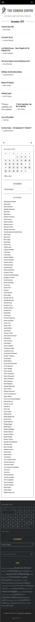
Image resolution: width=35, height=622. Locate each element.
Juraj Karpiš (7, 358)
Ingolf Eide (7, 313)
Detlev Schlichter (8, 53)
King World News (5, 594)
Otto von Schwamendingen (12, 399)
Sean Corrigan (7, 96)
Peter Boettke (8, 421)
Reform (9, 603)
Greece (10, 588)
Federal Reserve (8, 583)
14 (13, 164)
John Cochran (8, 340)
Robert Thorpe (8, 439)
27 (9, 171)
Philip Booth (7, 414)
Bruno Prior (7, 244)
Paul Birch (7, 406)
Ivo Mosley (7, 315)
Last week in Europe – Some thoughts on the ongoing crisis (15, 49)
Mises (23, 594)
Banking (13, 571)
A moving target (6, 93)
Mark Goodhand (9, 373)
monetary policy (9, 597)
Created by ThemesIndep (24, 613)
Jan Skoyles (7, 330)
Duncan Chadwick (9, 318)
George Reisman (9, 300)
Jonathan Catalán (9, 348)
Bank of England (24, 571)
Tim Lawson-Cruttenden (11, 467)
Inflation (5, 591)
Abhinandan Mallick (10, 201)
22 (17, 167)
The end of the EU (7, 37)
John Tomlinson (8, 346)
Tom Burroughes (9, 477)
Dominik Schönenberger (11, 275)
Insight (13, 591)
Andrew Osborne (9, 217)
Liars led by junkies (7, 117)
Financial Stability (23, 583)
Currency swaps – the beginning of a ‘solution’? (16, 128)
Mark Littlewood (9, 376)
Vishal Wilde (7, 490)
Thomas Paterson (9, 462)
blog (8, 574)
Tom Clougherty (9, 480)
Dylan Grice (7, 287)
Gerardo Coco (8, 305)
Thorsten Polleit (9, 464)
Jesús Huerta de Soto (10, 335)
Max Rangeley (8, 383)
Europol (6, 290)
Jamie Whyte (8, 328)
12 (5, 164)
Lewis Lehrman (8, 366)
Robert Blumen (8, 432)
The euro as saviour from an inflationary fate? (15, 61)
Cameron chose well (7, 26)
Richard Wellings (9, 429)
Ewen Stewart (8, 292)
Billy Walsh (7, 242)
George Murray (8, 297)
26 (5, 171)
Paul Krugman (10, 600)
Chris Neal (7, 252)
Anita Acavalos (8, 222)
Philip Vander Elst (9, 416)
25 (29, 167)
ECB (8, 577)
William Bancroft (9, 492)
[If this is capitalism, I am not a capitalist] (7, 107)
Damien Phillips (8, 257)
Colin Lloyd (7, 255)
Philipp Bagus (8, 424)
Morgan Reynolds (9, 386)
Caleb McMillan (9, 249)
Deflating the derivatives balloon (11, 72)
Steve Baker (21, 109)
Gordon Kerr (7, 310)
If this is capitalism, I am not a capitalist (23, 105)
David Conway (8, 262)
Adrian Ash (7, 204)
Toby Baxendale (9, 475)
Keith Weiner (8, 361)
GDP (25, 586)
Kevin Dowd (7, 419)
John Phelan (7, 343)
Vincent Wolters (9, 485)
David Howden (7, 64)
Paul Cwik (7, 409)
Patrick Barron (8, 401)
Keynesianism (27, 592)
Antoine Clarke (8, 227)
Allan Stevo (7, 214)
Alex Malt (7, 212)
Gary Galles (7, 295)
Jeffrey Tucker (8, 333)
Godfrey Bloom (8, 308)
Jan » (10, 176)
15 (17, 164)
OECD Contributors (10, 394)
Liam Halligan (8, 368)
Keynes (19, 592)
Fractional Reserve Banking (8, 586)
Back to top (16, 618)
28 (13, 171)
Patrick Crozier (8, 404)
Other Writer (8, 396)
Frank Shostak (8, 280)
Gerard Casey (8, 303)
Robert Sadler (7, 85)
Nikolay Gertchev (9, 391)
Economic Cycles (18, 576)
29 (17, 171)
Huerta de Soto (28, 588)
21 (13, 167)
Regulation (15, 603)
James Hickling (8, 320)
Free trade (19, 586)
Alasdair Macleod (8, 40)
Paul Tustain (6, 29)
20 (9, 167)
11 (29, 160)
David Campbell (9, 260)
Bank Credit (5, 571)
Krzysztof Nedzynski (10, 363)
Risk (20, 603)
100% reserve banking (7, 568)
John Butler (7, 338)
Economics (6, 579)
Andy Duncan (8, 219)
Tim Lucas (7, 469)
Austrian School (22, 567)
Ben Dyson (7, 237)
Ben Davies (7, 234)
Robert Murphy (8, 434)
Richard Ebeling (8, 282)
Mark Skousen (8, 381)
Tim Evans (7, 285)
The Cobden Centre (10, 459)
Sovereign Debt (7, 605)
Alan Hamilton (8, 206)
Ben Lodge (7, 239)
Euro (21, 580)
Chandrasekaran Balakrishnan (13, 232)
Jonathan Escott (9, 351)
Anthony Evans (8, 224)
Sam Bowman (8, 444)
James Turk (7, 323)
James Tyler (7, 325)
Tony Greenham (8, 482)
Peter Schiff (17, 600)
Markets (18, 594)
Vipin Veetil (7, 487)
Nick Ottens (7, 389)
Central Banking (20, 573)
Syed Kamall (7, 454)
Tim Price (6, 120)
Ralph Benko (7, 426)
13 (9, 164)
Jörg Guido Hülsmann (10, 353)
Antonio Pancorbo (9, 229)
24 (25, 167)
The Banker (7, 457)
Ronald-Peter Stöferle (10, 442)
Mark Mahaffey (9, 378)
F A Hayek (25, 580)
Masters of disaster (7, 82)
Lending (12, 594)
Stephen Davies (8, 449)
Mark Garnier (8, 371)
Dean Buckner (8, 267)
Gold (28, 585)
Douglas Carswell (9, 277)
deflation (4, 577)
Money (21, 597)
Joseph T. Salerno (9, 356)
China (31, 574)
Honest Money (18, 588)
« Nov (6, 176)
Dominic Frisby (8, 272)
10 (25, 160)
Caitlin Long (7, 247)
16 (21, 164)
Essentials (15, 580)
